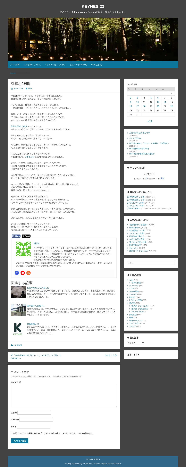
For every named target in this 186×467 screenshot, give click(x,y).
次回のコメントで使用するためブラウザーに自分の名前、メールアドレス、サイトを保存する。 (53, 433)
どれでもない (135, 323)
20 (158, 106)
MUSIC (132, 297)
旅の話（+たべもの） (141, 306)
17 (137, 106)
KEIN (30, 88)
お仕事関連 (17, 345)
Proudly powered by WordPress (78, 463)
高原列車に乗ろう (136, 236)
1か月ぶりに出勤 (136, 202)
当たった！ (134, 248)
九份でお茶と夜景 (136, 239)
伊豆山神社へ (135, 208)
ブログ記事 (14, 64)
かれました (110, 355)
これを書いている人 (32, 64)
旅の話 (132, 303)
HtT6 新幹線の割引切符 (139, 148)
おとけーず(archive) (78, 64)
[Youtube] (22, 273)
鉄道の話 (133, 314)
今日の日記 (136, 282)
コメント (16, 382)
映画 (131, 317)
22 (171, 106)
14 (165, 102)
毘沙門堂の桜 (135, 245)
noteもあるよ (97, 64)
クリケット (134, 285)
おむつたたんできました (38, 287)
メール (15, 419)
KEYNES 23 (93, 6)
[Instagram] (17, 273)
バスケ (132, 288)
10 (137, 102)
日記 (131, 280)
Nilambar (117, 463)
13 (158, 102)
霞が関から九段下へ (36, 305)
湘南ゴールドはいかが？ (139, 250)
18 (144, 106)
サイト (14, 426)
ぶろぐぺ (133, 326)
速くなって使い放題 (137, 242)
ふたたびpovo (135, 138)
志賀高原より (33, 324)
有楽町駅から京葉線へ (138, 224)
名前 (14, 412)
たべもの (133, 294)
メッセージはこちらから (55, 64)
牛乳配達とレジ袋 (136, 197)
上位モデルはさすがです (139, 132)
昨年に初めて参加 (19, 126)
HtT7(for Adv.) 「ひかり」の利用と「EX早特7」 (149, 143)
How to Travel (138, 311)
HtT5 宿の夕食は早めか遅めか (142, 153)
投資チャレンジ (136, 320)
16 (130, 106)
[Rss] (28, 273)
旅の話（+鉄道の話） (141, 308)
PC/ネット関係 (135, 300)
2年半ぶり (30, 156)
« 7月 (150, 121)
